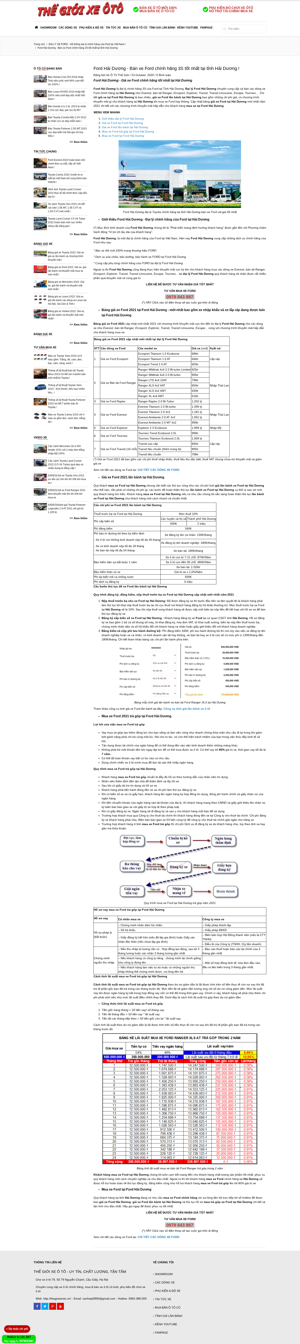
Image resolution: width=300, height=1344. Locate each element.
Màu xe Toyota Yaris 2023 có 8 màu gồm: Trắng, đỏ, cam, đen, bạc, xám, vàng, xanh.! (65, 359)
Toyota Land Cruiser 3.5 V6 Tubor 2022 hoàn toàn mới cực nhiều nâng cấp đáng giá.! (66, 222)
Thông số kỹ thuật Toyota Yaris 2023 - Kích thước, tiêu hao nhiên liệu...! (66, 389)
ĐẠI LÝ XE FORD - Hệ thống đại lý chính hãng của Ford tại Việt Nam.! (87, 44)
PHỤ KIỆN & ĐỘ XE (91, 27)
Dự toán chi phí (17, 1328)
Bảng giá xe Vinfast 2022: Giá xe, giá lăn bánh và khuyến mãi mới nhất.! (66, 315)
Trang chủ (39, 44)
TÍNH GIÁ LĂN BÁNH (162, 27)
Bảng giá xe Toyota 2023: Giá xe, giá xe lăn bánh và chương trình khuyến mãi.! (66, 256)
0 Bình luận (163, 75)
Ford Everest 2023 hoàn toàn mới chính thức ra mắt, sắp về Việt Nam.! (66, 164)
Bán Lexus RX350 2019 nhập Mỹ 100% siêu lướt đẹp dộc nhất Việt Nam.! (66, 95)
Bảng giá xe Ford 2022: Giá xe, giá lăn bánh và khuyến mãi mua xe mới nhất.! (67, 271)
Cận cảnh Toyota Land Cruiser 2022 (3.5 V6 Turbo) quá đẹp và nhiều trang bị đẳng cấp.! (65, 464)
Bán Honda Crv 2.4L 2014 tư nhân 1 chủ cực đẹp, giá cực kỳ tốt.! (67, 108)
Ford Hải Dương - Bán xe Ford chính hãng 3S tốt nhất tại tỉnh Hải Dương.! (166, 68)
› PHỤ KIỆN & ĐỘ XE (166, 1290)
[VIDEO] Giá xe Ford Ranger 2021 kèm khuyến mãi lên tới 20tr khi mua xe (67, 494)
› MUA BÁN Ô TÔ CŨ (166, 1307)
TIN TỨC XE (113, 27)
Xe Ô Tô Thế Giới (117, 75)
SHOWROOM (48, 27)
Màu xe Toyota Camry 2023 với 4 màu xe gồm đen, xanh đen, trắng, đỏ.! (67, 418)
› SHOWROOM (163, 1274)
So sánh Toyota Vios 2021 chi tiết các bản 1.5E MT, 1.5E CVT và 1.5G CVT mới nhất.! (66, 208)
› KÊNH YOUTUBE (165, 1324)
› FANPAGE (160, 1332)
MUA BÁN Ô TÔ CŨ (135, 27)
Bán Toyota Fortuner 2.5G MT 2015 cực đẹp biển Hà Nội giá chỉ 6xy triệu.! (67, 132)
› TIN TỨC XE (162, 1299)
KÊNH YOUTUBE (187, 27)
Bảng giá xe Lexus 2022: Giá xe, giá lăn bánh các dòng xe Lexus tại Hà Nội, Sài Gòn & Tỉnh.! (67, 300)
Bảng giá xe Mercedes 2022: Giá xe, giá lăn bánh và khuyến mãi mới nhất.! (66, 285)
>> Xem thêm (78, 141)
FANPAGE (206, 27)
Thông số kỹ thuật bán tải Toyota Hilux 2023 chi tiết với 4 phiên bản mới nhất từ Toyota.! (67, 374)
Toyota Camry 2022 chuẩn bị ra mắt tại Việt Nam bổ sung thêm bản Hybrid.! (67, 178)
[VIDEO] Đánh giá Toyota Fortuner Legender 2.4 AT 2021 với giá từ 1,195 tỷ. (67, 508)
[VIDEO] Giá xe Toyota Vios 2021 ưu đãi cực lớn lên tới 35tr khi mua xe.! (67, 479)
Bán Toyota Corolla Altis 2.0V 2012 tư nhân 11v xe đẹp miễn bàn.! (67, 119)
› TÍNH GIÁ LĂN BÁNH (167, 1316)
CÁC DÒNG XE (68, 27)
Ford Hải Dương (106, 80)
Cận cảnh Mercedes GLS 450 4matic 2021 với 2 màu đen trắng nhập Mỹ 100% (66, 450)
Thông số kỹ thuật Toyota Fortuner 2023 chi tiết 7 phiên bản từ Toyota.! (67, 403)
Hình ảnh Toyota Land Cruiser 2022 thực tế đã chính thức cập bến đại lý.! (67, 193)
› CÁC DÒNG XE (164, 1282)
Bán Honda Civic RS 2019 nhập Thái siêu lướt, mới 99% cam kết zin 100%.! (66, 81)
